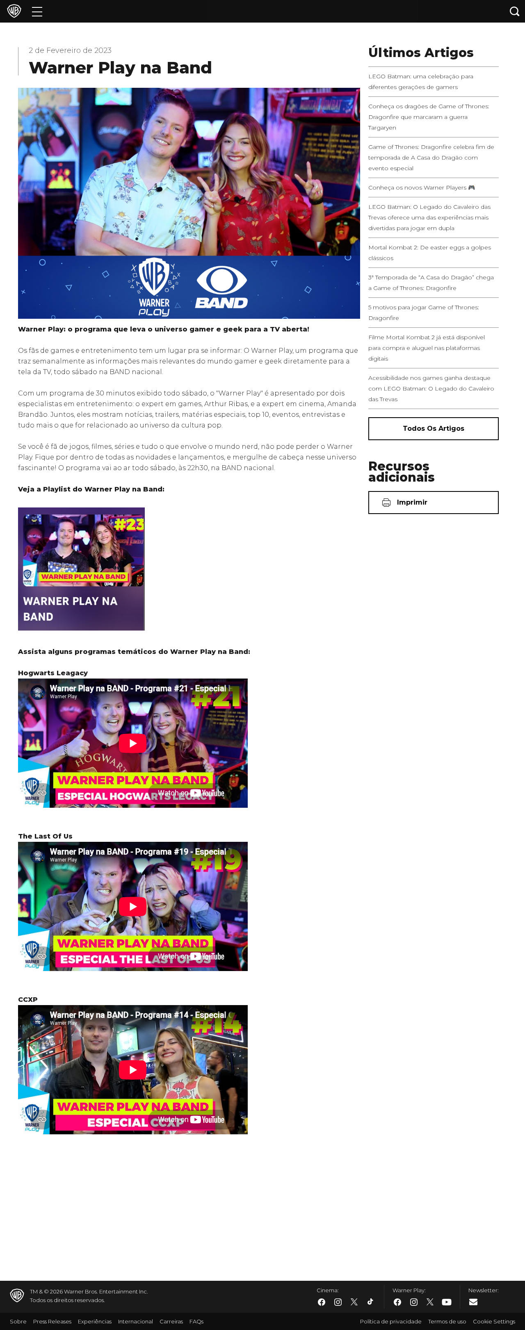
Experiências (95, 1321)
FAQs (196, 1321)
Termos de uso (447, 1321)
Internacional (135, 1321)
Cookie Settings (494, 1321)
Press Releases (52, 1321)
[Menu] (37, 11)
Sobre (18, 1321)
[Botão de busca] (514, 11)
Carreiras (171, 1321)
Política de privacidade (391, 1321)
